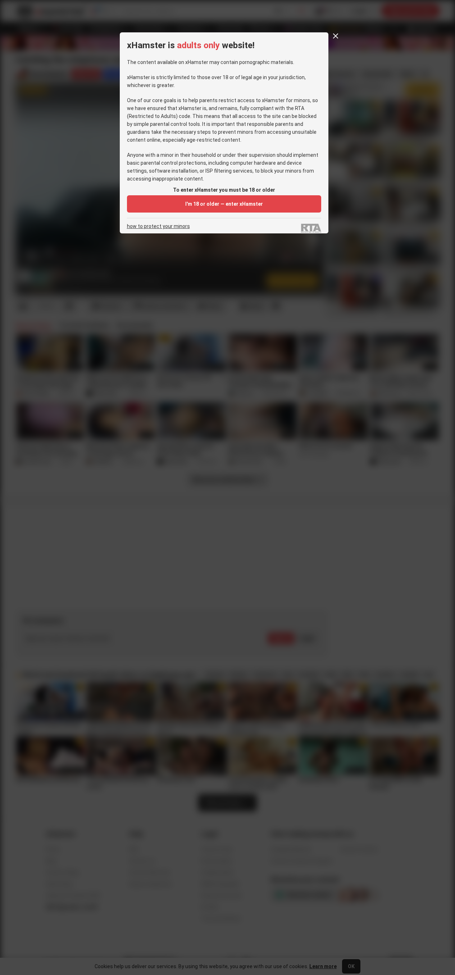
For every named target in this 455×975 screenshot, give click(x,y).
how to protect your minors (158, 226)
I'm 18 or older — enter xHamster (224, 204)
